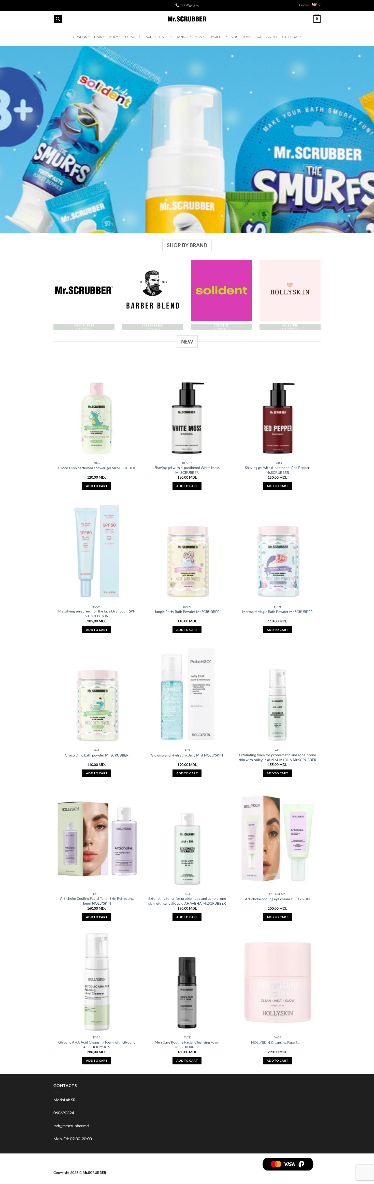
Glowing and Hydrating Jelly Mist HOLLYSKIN (187, 755)
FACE (148, 37)
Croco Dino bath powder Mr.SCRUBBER (96, 755)
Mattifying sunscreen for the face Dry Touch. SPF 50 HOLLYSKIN (96, 613)
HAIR (98, 37)
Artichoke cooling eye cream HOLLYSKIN (277, 899)
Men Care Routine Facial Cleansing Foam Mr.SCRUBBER (187, 1044)
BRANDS (80, 37)
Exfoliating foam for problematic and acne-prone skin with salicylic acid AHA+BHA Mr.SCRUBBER (277, 757)
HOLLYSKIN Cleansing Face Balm (277, 1042)
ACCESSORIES (267, 37)
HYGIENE (216, 37)
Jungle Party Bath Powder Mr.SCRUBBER (187, 611)
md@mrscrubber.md (71, 1125)
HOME (247, 37)
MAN (198, 37)
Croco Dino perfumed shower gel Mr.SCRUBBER (96, 468)
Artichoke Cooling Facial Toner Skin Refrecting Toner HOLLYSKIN (97, 900)
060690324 (63, 1112)
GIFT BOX (289, 37)
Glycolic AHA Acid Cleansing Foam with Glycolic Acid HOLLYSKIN (96, 1044)
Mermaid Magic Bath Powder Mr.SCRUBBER (277, 611)
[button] (58, 19)
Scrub (131, 37)
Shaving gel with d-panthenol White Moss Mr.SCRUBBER (187, 470)
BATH (163, 37)
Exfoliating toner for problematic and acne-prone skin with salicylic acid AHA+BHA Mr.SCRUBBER (187, 900)
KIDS (234, 37)
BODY (113, 37)
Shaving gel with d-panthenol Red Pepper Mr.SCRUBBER (277, 470)
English (305, 5)
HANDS (182, 37)
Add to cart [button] (96, 486)
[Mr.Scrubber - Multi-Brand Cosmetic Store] (187, 19)
